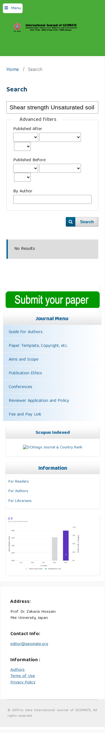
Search (87, 222)
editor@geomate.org (29, 644)
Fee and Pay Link (25, 415)
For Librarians (20, 501)
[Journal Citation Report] (44, 570)
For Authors (18, 491)
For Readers (18, 481)
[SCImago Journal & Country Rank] (52, 447)
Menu (16, 8)
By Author (22, 191)
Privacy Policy (22, 682)
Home (12, 70)
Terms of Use (22, 676)
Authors (17, 670)
